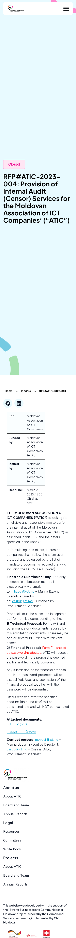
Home (9, 390)
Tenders (26, 390)
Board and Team (16, 805)
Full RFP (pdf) (17, 724)
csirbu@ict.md (22, 601)
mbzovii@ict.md (23, 591)
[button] (7, 403)
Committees (12, 840)
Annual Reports (15, 814)
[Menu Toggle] (66, 8)
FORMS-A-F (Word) (21, 732)
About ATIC (12, 796)
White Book (12, 849)
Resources (11, 831)
